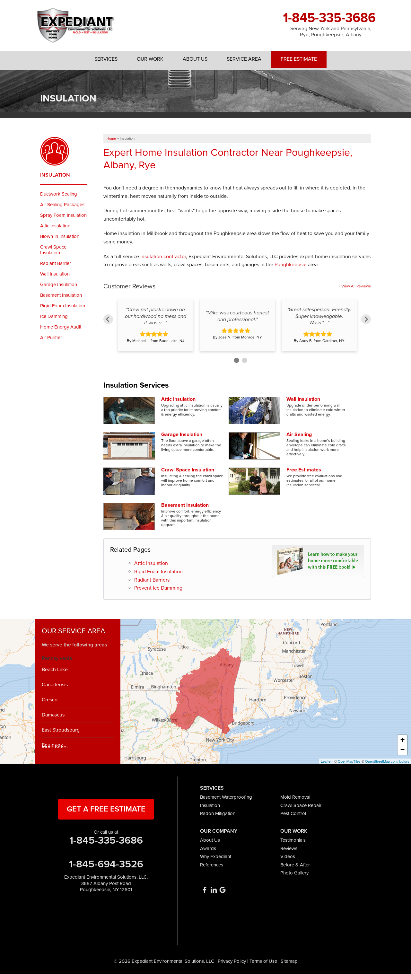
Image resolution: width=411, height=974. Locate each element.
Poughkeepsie (291, 264)
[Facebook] (204, 890)
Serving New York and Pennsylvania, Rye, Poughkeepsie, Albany (331, 32)
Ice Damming (54, 316)
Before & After (295, 865)
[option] (155, 325)
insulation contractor (163, 256)
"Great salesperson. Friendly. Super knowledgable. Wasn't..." (319, 316)
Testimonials (293, 840)
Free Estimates (303, 470)
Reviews (288, 848)
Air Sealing (299, 434)
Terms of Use (263, 961)
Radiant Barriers (152, 580)
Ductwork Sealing (58, 194)
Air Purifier (51, 337)
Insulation (55, 175)
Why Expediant (215, 856)
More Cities (54, 746)
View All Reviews (356, 286)
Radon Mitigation (217, 813)
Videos (287, 856)
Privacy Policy (232, 961)
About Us (210, 840)
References (211, 865)
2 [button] (243, 359)
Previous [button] (108, 319)
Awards (208, 848)
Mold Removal (295, 797)
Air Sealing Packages (62, 204)
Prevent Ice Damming (158, 588)
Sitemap (289, 961)
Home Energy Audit (60, 327)
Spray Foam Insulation (63, 215)
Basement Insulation (185, 505)
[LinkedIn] (213, 890)
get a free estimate (106, 809)
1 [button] (235, 359)
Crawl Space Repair (300, 805)
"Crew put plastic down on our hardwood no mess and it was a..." (155, 316)
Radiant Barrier (55, 263)
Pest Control (293, 813)
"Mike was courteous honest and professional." (237, 316)
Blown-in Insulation (59, 236)
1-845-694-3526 (106, 864)
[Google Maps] (222, 890)
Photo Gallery (294, 873)
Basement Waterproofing (226, 797)
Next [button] (366, 319)
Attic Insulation (178, 399)
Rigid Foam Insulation (158, 571)
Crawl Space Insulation (187, 470)
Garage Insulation (181, 434)
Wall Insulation (303, 399)
